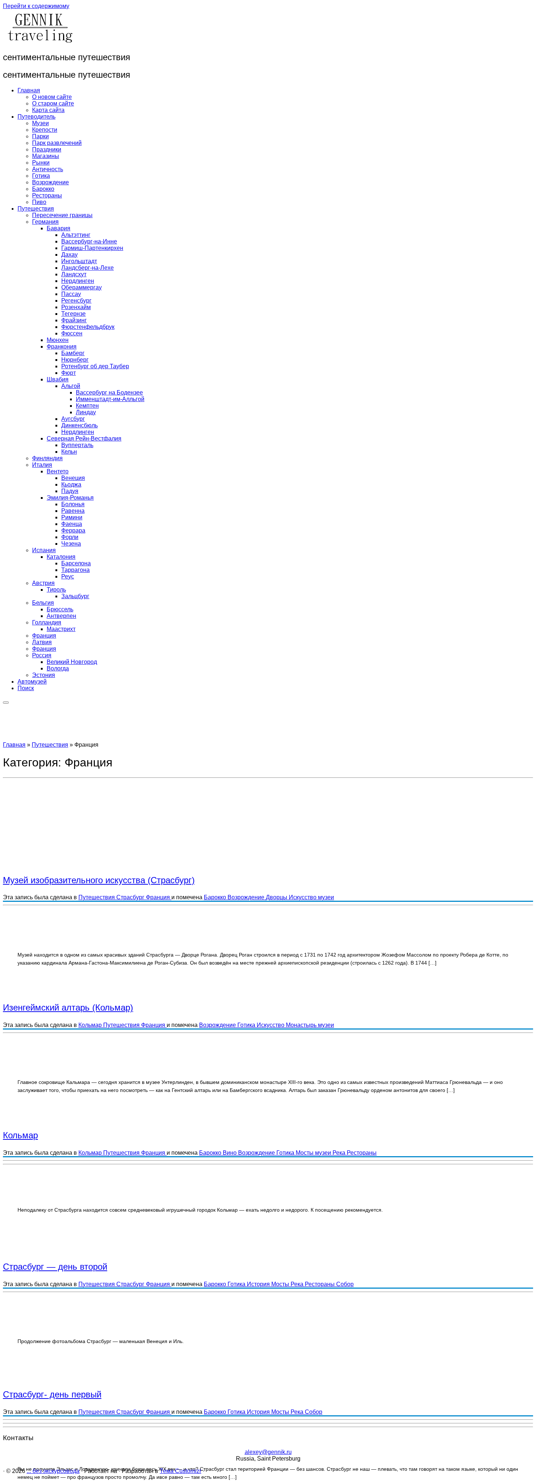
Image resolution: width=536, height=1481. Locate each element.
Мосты (305, 1153)
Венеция (73, 478)
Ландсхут (73, 274)
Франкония (62, 346)
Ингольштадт (79, 261)
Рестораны (47, 195)
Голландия (46, 622)
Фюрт (68, 373)
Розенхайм (76, 307)
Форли (69, 537)
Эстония (43, 675)
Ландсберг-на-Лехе (87, 268)
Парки (40, 136)
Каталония (61, 557)
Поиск (26, 688)
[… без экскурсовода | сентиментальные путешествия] (39, 41)
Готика (41, 176)
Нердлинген (77, 281)
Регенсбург (76, 300)
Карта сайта (48, 110)
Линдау (86, 412)
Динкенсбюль (79, 425)
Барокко (43, 189)
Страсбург (131, 897)
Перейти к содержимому (36, 6)
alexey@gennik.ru (268, 1452)
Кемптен (87, 406)
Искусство (303, 897)
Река (340, 1153)
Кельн (69, 452)
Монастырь (302, 1025)
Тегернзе (73, 314)
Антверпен (61, 616)
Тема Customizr (180, 1471)
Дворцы (277, 897)
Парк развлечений (57, 143)
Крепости (44, 130)
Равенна (73, 511)
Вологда (58, 668)
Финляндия (47, 458)
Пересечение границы (62, 215)
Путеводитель (36, 117)
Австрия (43, 583)
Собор (345, 1284)
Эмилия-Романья (70, 498)
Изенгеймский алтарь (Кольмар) (68, 1007)
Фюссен (71, 333)
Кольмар (90, 1025)
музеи (326, 897)
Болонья (73, 504)
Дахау (69, 254)
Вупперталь (77, 445)
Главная (29, 90)
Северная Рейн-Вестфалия (84, 438)
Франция (44, 635)
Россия (41, 655)
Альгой (70, 386)
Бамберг (73, 353)
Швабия (58, 379)
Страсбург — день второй (55, 1267)
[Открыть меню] (6, 702)
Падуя (69, 491)
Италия (42, 465)
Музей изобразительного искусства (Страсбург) (99, 880)
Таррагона (75, 570)
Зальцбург (75, 596)
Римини (71, 517)
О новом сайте (52, 97)
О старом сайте (53, 103)
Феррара (73, 530)
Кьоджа (71, 484)
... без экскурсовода (53, 1471)
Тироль (56, 589)
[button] (121, 848)
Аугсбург (73, 419)
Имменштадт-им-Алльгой (110, 399)
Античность (47, 169)
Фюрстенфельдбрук (87, 327)
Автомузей (32, 681)
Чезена (71, 544)
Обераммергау (81, 287)
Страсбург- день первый (52, 1394)
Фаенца (71, 524)
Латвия (42, 642)
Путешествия (36, 208)
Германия (45, 222)
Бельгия (43, 603)
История (259, 1284)
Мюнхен (58, 340)
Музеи (40, 123)
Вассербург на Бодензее (109, 392)
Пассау (71, 294)
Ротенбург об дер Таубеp (95, 366)
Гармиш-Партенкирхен (92, 248)
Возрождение (50, 182)
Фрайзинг (74, 320)
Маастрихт (61, 629)
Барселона (76, 563)
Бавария (58, 228)
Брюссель (60, 609)
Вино (230, 1153)
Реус (67, 576)
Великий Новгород (72, 662)
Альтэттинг (75, 235)
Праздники (46, 149)
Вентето (58, 471)
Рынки (41, 162)
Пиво (39, 202)
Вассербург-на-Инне (89, 241)
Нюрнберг (75, 360)
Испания (44, 550)
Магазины (45, 156)
